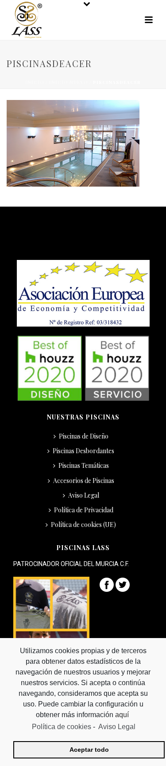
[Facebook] (107, 584)
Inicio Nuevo (68, 82)
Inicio (34, 82)
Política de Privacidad (83, 510)
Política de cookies (61, 726)
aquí (123, 714)
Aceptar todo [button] (89, 749)
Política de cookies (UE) (83, 524)
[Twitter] (123, 584)
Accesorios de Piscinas (83, 480)
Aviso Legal (83, 495)
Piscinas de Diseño (83, 436)
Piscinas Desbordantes (83, 451)
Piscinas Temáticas (83, 465)
